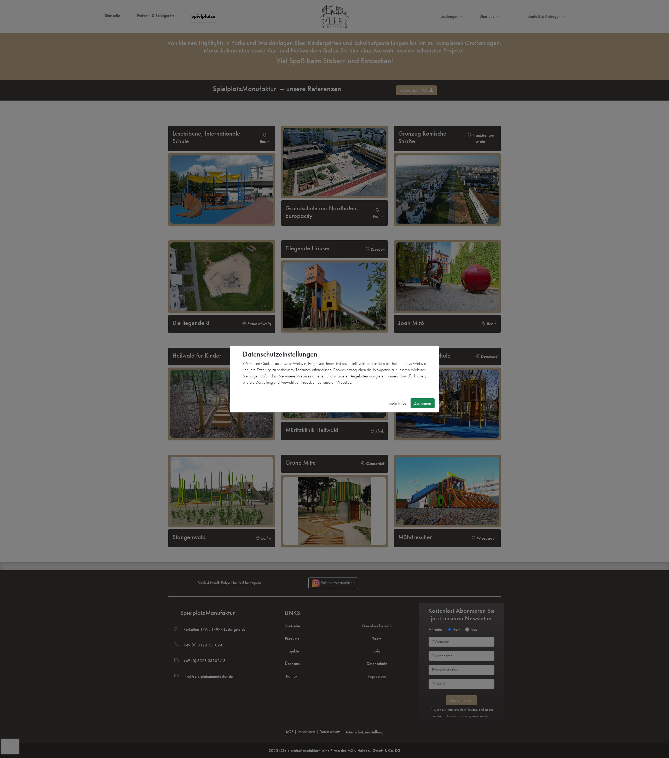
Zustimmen (422, 403)
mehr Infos (397, 403)
